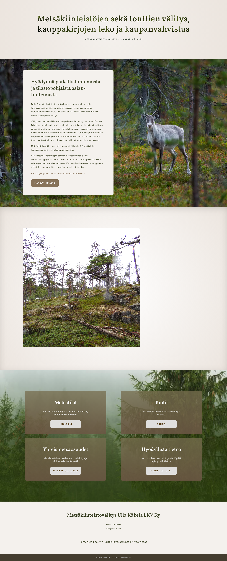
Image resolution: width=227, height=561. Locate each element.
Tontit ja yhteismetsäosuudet (162, 5)
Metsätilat (139, 5)
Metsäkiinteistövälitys (120, 5)
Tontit (161, 424)
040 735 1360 (113, 524)
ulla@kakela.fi (113, 528)
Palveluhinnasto (45, 183)
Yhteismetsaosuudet (66, 471)
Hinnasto (184, 5)
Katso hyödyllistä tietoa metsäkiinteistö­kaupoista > (58, 173)
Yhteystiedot (198, 5)
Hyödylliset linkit (161, 471)
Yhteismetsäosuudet (117, 542)
